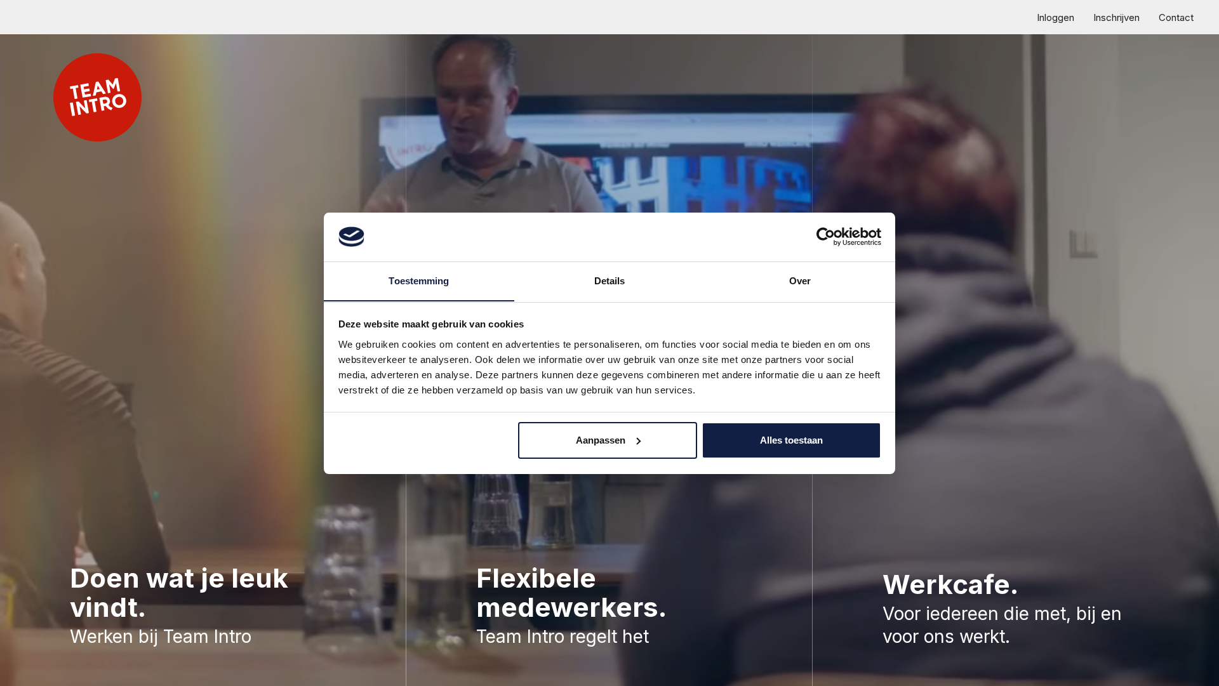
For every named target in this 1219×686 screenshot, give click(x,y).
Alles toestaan (791, 440)
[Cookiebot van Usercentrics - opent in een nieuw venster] (825, 236)
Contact (1176, 17)
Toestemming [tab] (419, 280)
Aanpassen (600, 440)
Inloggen (1055, 17)
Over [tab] (800, 280)
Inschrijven (1116, 17)
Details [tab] (609, 280)
